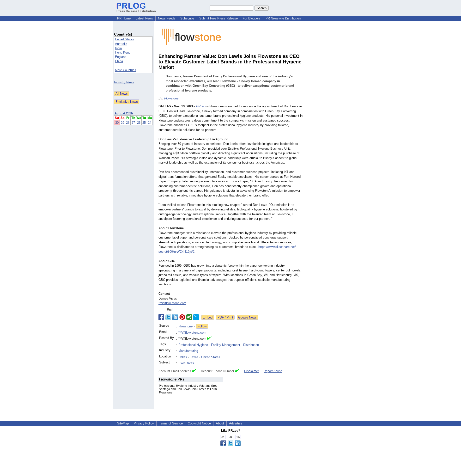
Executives (186, 363)
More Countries (125, 70)
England (120, 57)
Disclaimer (251, 371)
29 (122, 122)
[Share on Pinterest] (182, 317)
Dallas (182, 357)
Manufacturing (188, 351)
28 (127, 122)
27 (133, 122)
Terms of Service (171, 423)
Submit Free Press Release (218, 18)
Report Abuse (273, 371)
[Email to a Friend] (196, 317)
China (119, 61)
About (220, 423)
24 (149, 122)
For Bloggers (252, 18)
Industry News (124, 82)
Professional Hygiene (193, 345)
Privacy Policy (144, 423)
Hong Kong (122, 52)
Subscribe (187, 18)
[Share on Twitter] (168, 317)
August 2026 (124, 113)
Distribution (251, 345)
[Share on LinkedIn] (175, 317)
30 (117, 122)
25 (144, 122)
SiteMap (123, 423)
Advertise (235, 423)
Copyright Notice (199, 423)
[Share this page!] (230, 445)
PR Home (124, 18)
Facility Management (225, 345)
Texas (194, 357)
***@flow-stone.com (172, 303)
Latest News (144, 18)
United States (124, 39)
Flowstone (171, 98)
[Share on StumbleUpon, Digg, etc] (189, 317)
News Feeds (166, 18)
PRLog (201, 106)
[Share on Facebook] (161, 317)
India (118, 48)
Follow (202, 326)
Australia (121, 44)
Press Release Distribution (136, 11)
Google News (247, 317)
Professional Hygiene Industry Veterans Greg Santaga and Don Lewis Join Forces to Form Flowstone (188, 389)
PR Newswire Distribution (283, 18)
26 (138, 122)
